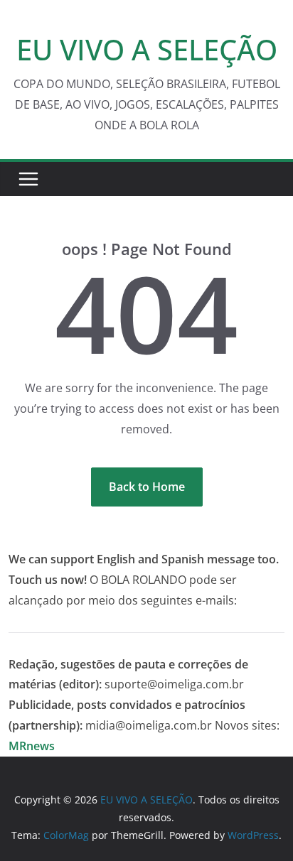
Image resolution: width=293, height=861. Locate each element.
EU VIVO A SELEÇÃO (146, 49)
